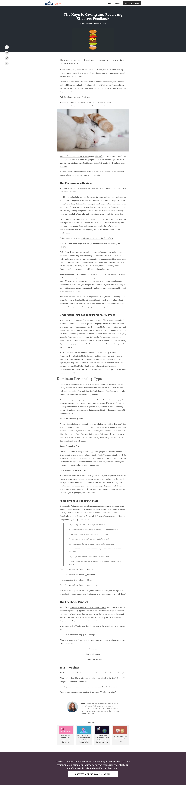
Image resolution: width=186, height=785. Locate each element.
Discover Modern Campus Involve (93, 774)
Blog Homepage (114, 3)
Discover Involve (132, 3)
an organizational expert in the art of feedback (88, 607)
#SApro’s (98, 156)
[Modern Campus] (53, 3)
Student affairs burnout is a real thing (74, 156)
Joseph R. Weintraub (70, 506)
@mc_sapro (94, 692)
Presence (65, 188)
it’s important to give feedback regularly (97, 238)
